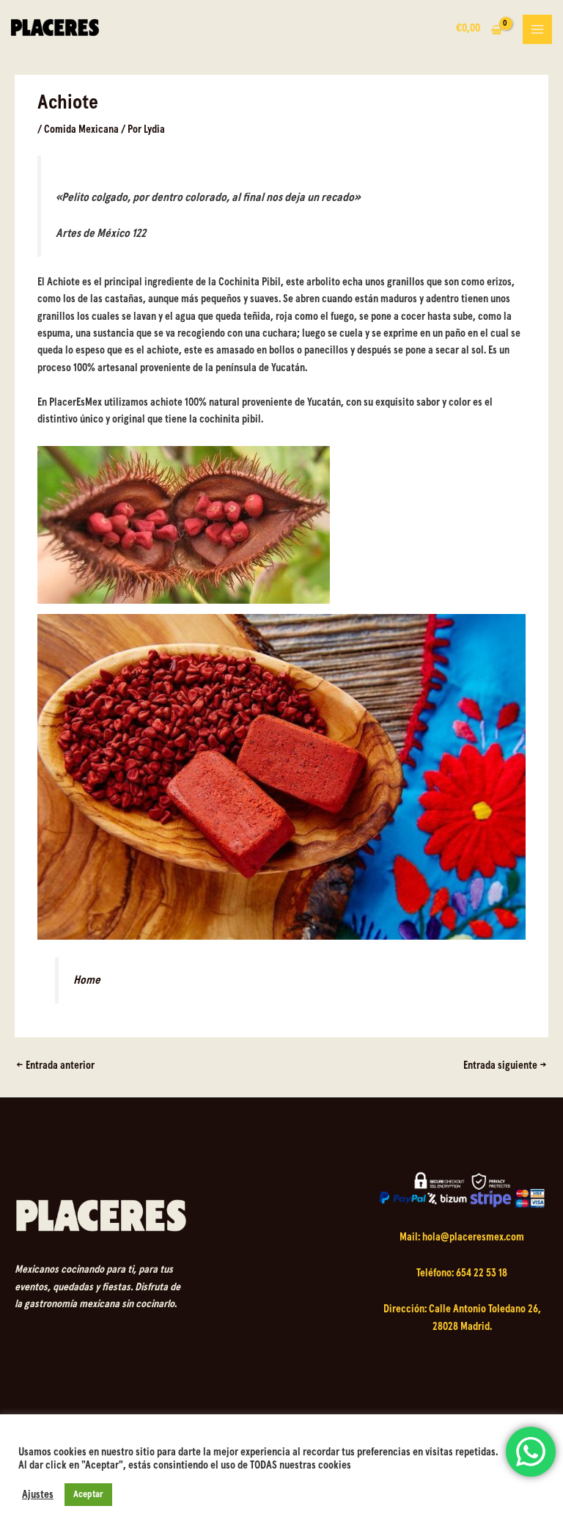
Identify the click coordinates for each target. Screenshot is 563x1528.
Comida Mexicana (81, 130)
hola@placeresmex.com (473, 1237)
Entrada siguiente (505, 1066)
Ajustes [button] (38, 1494)
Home (86, 980)
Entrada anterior (55, 1066)
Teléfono (434, 1273)
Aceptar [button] (88, 1494)
